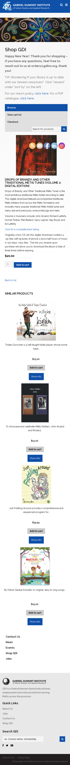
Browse (11, 107)
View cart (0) (14, 114)
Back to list (10, 280)
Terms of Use (8, 757)
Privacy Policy (24, 757)
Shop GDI (7, 723)
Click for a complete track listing (22, 229)
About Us (7, 708)
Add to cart (22, 265)
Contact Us (8, 718)
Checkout (12, 122)
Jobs (5, 713)
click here (42, 93)
